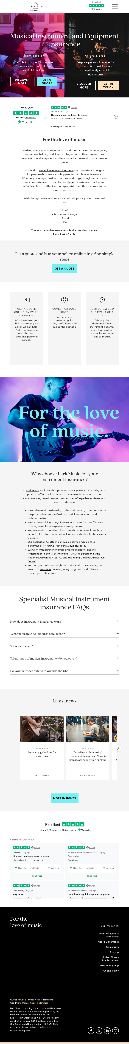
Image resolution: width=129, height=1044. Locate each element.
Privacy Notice (34, 999)
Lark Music (32, 490)
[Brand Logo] (36, 6)
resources (45, 569)
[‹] (11, 748)
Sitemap (114, 952)
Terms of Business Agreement (109, 935)
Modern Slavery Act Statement (110, 959)
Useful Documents (108, 941)
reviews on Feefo (75, 545)
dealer (70, 182)
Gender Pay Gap (109, 965)
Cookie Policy (111, 970)
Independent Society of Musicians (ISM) (51, 553)
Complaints (112, 946)
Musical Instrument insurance (56, 170)
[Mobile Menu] (115, 6)
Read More (41, 775)
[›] (118, 748)
